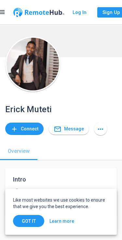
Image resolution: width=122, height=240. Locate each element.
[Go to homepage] (38, 12)
